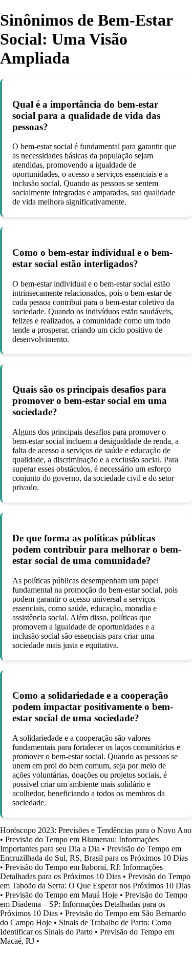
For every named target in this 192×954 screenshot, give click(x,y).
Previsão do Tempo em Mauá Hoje (61, 894)
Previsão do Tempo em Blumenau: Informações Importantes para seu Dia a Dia (79, 844)
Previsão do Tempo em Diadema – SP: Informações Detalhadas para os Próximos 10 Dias (93, 904)
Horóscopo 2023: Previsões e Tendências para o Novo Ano (95, 830)
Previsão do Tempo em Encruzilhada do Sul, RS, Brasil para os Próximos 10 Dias (94, 853)
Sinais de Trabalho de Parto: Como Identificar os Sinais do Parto (86, 927)
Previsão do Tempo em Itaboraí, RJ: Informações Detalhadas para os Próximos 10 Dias (81, 872)
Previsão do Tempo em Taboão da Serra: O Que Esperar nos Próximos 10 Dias (95, 881)
